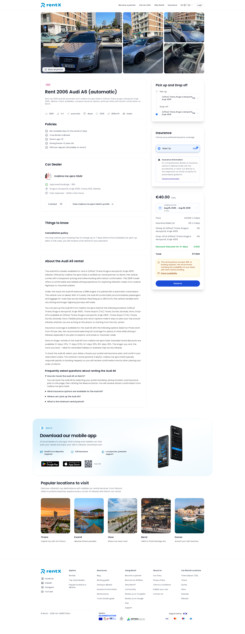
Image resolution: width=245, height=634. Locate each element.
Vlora (183, 589)
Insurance (172, 5)
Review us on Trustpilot (135, 594)
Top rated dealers (77, 580)
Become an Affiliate (134, 580)
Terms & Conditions (162, 584)
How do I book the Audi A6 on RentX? (66, 376)
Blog (99, 575)
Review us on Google (134, 598)
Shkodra (184, 598)
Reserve (178, 283)
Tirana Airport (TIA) (189, 575)
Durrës (184, 584)
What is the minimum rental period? (65, 401)
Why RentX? (130, 584)
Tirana (184, 580)
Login (199, 5)
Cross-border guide (105, 598)
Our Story (157, 575)
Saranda (185, 594)
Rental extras (103, 594)
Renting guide (103, 580)
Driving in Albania (104, 584)
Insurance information (170, 179)
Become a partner (127, 5)
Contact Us (158, 594)
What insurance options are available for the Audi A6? (75, 391)
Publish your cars (160, 589)
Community (130, 589)
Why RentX (159, 5)
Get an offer (145, 5)
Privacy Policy (159, 580)
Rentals (72, 575)
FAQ (127, 603)
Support (128, 607)
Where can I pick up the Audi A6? (64, 396)
